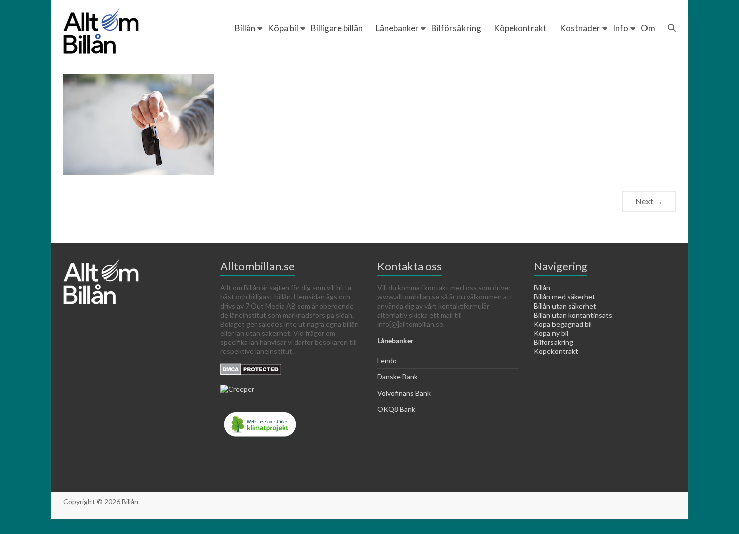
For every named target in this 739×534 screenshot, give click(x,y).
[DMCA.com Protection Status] (250, 367)
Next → (649, 201)
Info (620, 28)
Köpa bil (283, 28)
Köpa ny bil (551, 333)
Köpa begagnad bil (563, 324)
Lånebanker (397, 28)
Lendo (387, 360)
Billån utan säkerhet (565, 305)
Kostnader (580, 28)
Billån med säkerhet (564, 296)
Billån (245, 28)
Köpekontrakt (520, 28)
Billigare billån (337, 28)
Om (648, 28)
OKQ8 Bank (396, 409)
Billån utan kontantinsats (573, 315)
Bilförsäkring (456, 28)
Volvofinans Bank (404, 393)
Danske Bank (397, 376)
